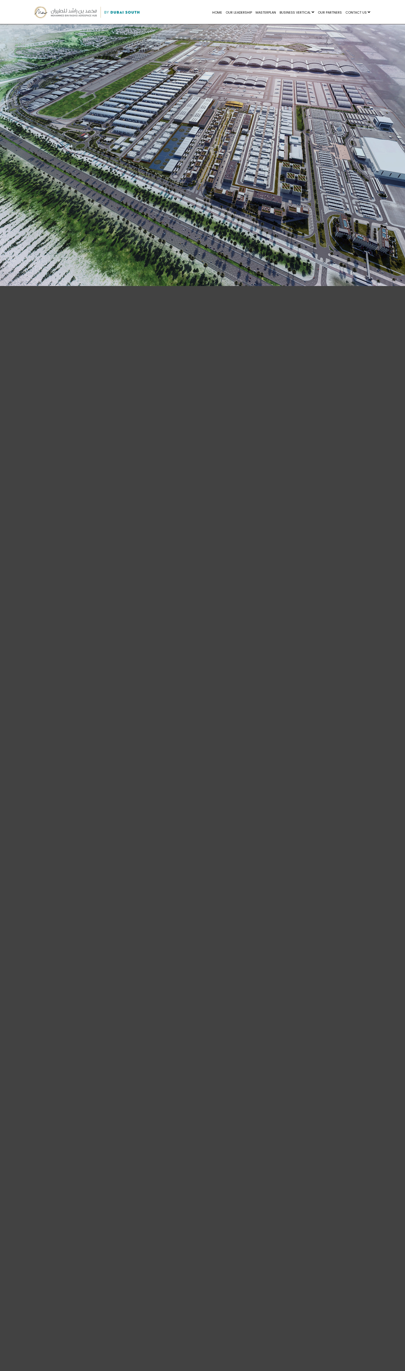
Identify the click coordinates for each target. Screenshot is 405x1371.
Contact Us (356, 12)
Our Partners (330, 12)
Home (217, 12)
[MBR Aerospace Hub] (87, 12)
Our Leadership (239, 12)
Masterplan (266, 12)
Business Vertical (296, 12)
